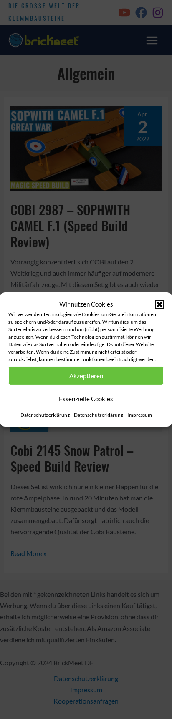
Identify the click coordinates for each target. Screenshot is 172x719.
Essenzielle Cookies (86, 398)
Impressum (139, 415)
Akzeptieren (86, 376)
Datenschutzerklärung (45, 415)
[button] (159, 304)
